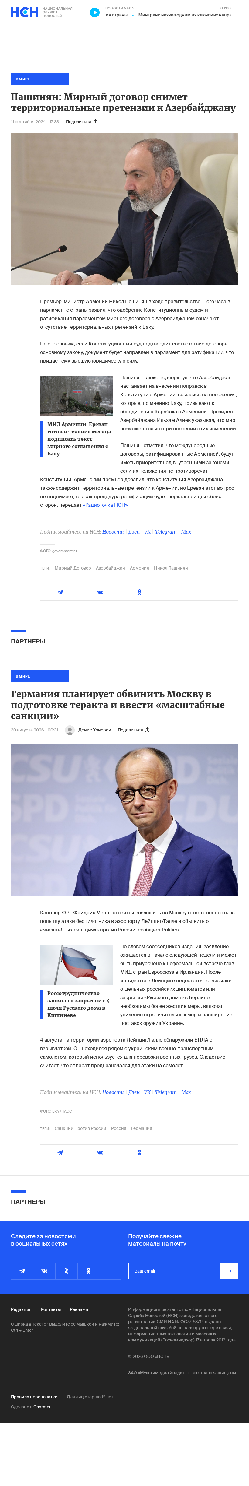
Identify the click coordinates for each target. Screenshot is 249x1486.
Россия (118, 1128)
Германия (141, 1128)
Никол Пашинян (171, 568)
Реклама (79, 1309)
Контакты (51, 1309)
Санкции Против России (80, 1128)
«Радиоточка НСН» (105, 505)
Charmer (42, 1407)
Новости (113, 532)
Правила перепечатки (34, 1397)
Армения (139, 568)
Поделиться (78, 121)
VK (147, 532)
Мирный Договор (73, 568)
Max (186, 532)
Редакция (21, 1309)
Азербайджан (110, 568)
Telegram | (168, 532)
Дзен (134, 532)
